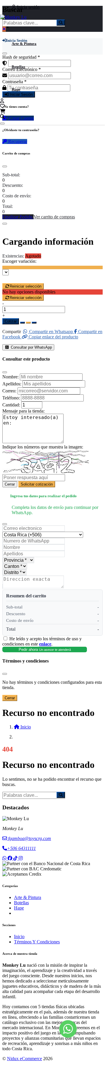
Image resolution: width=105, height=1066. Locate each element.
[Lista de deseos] (2, 106)
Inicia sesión (28, 7)
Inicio (19, 936)
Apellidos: (11, 383)
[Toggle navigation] (2, 123)
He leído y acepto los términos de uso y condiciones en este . (42, 641)
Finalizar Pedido (18, 216)
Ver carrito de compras (54, 216)
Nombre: (10, 376)
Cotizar (11, 321)
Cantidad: (11, 404)
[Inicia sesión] (2, 100)
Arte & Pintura (24, 43)
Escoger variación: (19, 261)
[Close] (4, 166)
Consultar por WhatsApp (31, 347)
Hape (16, 89)
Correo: (9, 390)
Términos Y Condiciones (37, 941)
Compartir (11, 331)
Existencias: (13, 255)
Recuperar (17, 141)
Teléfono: (11, 397)
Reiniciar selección (25, 286)
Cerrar (10, 484)
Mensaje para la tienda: (23, 410)
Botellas (18, 67)
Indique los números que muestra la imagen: (42, 446)
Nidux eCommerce (24, 1058)
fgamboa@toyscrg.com (29, 838)
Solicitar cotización (37, 484)
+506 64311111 (21, 848)
